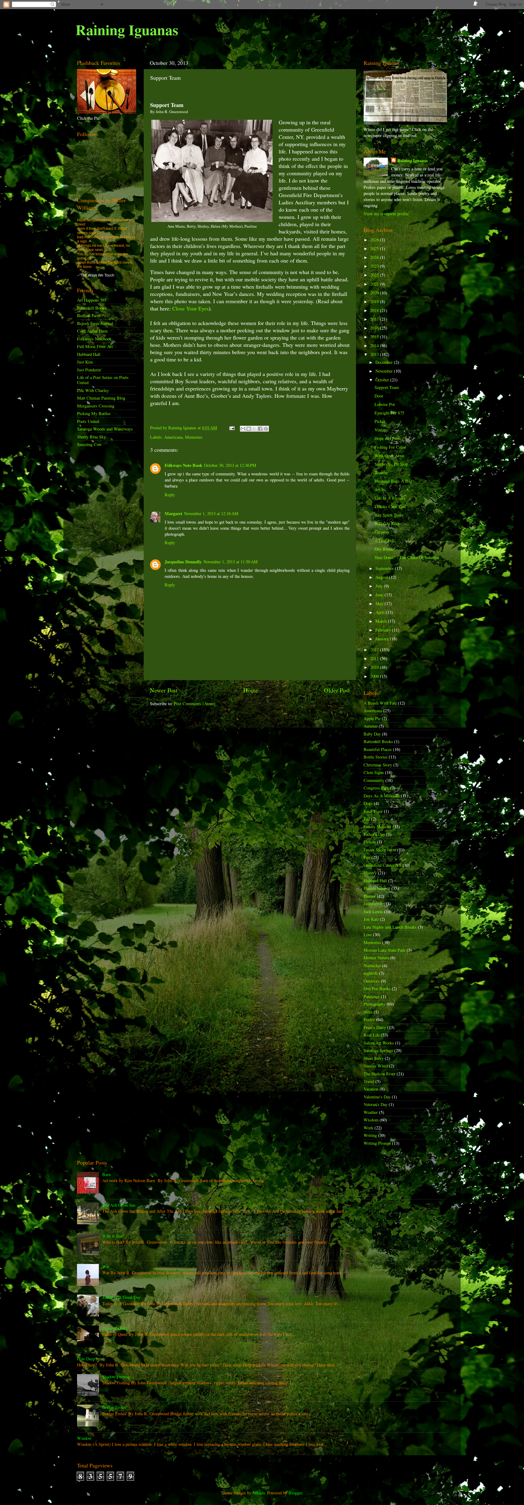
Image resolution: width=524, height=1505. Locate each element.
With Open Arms (390, 455)
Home (250, 690)
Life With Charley (93, 390)
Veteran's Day (376, 1104)
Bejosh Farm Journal (95, 323)
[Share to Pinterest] (266, 429)
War (105, 1266)
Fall (367, 819)
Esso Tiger (373, 811)
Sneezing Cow (89, 444)
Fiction (370, 842)
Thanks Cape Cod (390, 506)
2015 (375, 337)
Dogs (368, 803)
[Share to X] (254, 429)
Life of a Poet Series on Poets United (103, 379)
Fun (367, 857)
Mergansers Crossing (95, 406)
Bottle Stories (376, 757)
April (380, 612)
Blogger (295, 1493)
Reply (170, 495)
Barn (106, 1174)
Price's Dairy (375, 1027)
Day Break (384, 549)
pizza (368, 1012)
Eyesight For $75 (389, 413)
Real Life (372, 1035)
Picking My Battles (94, 413)
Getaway (382, 532)
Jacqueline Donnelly (183, 561)
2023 (375, 266)
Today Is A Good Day (121, 1297)
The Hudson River (379, 1074)
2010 (375, 667)
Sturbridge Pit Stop (391, 464)
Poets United (88, 421)
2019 (375, 301)
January (382, 639)
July (379, 586)
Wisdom (371, 1120)
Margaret (173, 513)
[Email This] (243, 429)
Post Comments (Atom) (194, 703)
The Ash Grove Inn (118, 1205)
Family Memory (377, 827)
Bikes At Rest (387, 523)
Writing (370, 1135)
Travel (369, 1081)
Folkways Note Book (183, 465)
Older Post (337, 690)
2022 (375, 275)
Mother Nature (376, 957)
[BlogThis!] (249, 429)
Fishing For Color (390, 447)
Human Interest (377, 888)
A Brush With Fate (380, 703)
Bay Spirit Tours (389, 515)
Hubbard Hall (88, 354)
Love (368, 934)
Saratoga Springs (378, 1050)
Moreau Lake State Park (384, 950)
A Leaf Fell (385, 540)
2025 (375, 248)
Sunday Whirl (376, 1066)
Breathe (381, 472)
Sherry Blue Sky (91, 437)
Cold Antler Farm (92, 331)
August (382, 577)
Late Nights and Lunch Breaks (390, 927)
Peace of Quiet (114, 1328)
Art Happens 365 (91, 300)
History (370, 873)
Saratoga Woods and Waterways (105, 429)
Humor (370, 896)
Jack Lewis (373, 911)
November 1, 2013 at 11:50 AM (230, 562)
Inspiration (373, 904)
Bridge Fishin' (114, 1407)
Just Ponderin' (89, 370)
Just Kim (85, 362)
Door (379, 396)
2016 (375, 328)
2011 (375, 658)
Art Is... (381, 489)
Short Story (374, 1058)
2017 (375, 319)
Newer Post (164, 690)
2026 (375, 240)
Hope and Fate (387, 438)
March (381, 621)
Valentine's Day (377, 1097)
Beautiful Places (378, 749)
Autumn (371, 726)
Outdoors (372, 981)
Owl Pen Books (377, 988)
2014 (375, 345)
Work (368, 1128)
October (382, 380)
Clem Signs (374, 772)
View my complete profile (386, 213)
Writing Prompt (377, 1143)
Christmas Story (378, 765)
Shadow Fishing (116, 1376)
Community (374, 780)
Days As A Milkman (382, 796)
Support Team (387, 387)
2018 (375, 310)
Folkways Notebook (94, 339)
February (383, 630)
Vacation (371, 1089)
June (380, 595)
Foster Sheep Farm (380, 850)
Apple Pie (372, 718)
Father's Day (374, 834)
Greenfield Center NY (382, 865)
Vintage (381, 430)
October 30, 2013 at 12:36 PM (230, 465)
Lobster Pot (385, 404)
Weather (371, 1112)
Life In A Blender (390, 498)
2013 (375, 354)
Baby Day (372, 734)
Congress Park (376, 788)
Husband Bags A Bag (393, 481)
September (385, 568)
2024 (375, 257)
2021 (375, 284)
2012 (375, 649)
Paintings (372, 996)
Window (84, 1438)
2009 (375, 676)
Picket (380, 421)
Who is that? (113, 1236)
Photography (374, 1004)
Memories (194, 437)
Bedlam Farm (88, 315)
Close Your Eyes (190, 308)
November (384, 371)
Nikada (259, 1493)
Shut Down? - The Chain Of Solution (407, 557)
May (380, 603)
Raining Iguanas (127, 29)
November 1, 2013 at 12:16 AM (211, 513)
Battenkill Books (91, 308)
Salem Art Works (379, 1043)
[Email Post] (231, 428)
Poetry (369, 1019)
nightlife (371, 973)
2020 (375, 293)
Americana (173, 437)
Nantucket (372, 965)
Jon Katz (371, 919)
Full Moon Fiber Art (95, 346)
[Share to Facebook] (260, 429)
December (384, 362)
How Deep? (87, 1359)
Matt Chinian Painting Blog (101, 398)
